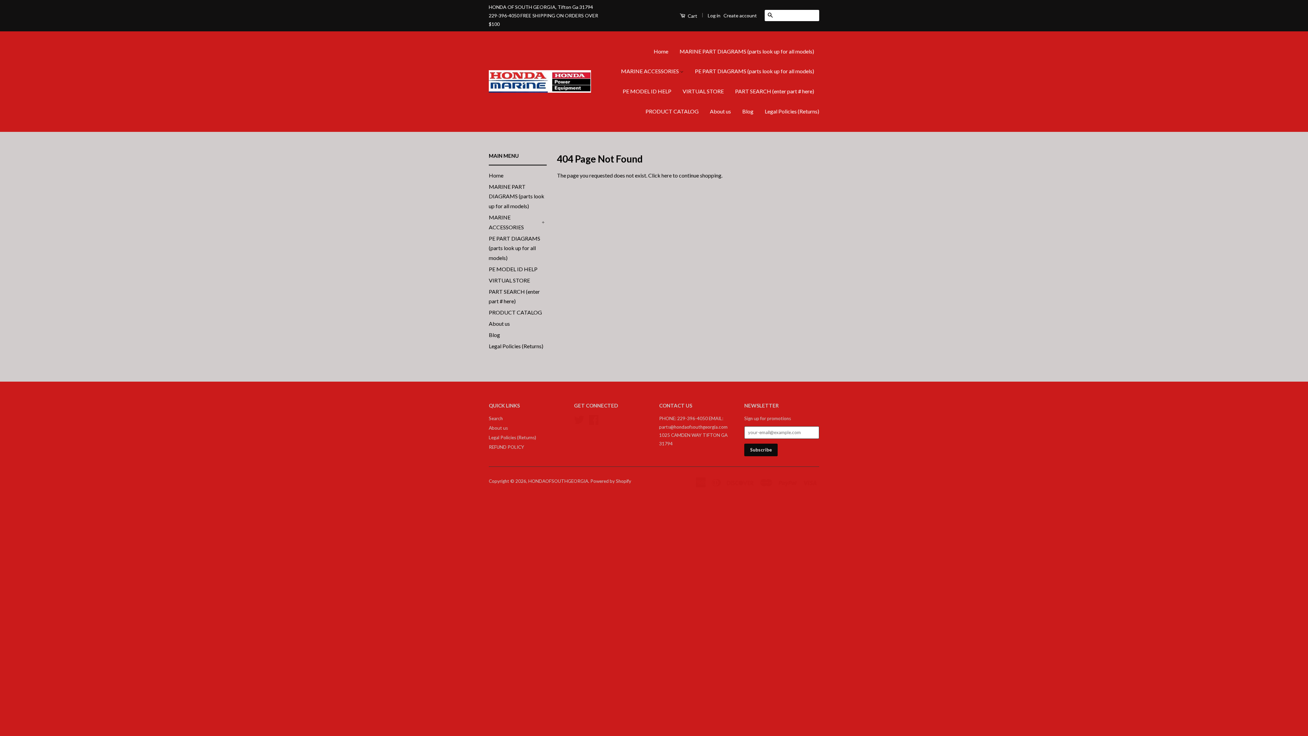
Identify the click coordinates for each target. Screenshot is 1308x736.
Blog (747, 111)
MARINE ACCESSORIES (650, 71)
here (666, 175)
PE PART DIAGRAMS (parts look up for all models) (754, 71)
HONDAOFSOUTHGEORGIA (558, 481)
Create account (740, 15)
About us (720, 111)
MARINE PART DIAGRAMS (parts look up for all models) (747, 51)
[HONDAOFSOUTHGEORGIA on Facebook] (594, 419)
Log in (714, 15)
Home (661, 51)
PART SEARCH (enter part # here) (774, 91)
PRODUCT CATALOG (672, 111)
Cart (692, 16)
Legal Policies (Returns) (792, 111)
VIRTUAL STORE (703, 91)
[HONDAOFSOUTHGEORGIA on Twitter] (579, 419)
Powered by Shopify (610, 481)
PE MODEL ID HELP (647, 91)
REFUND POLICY (506, 447)
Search (496, 418)
